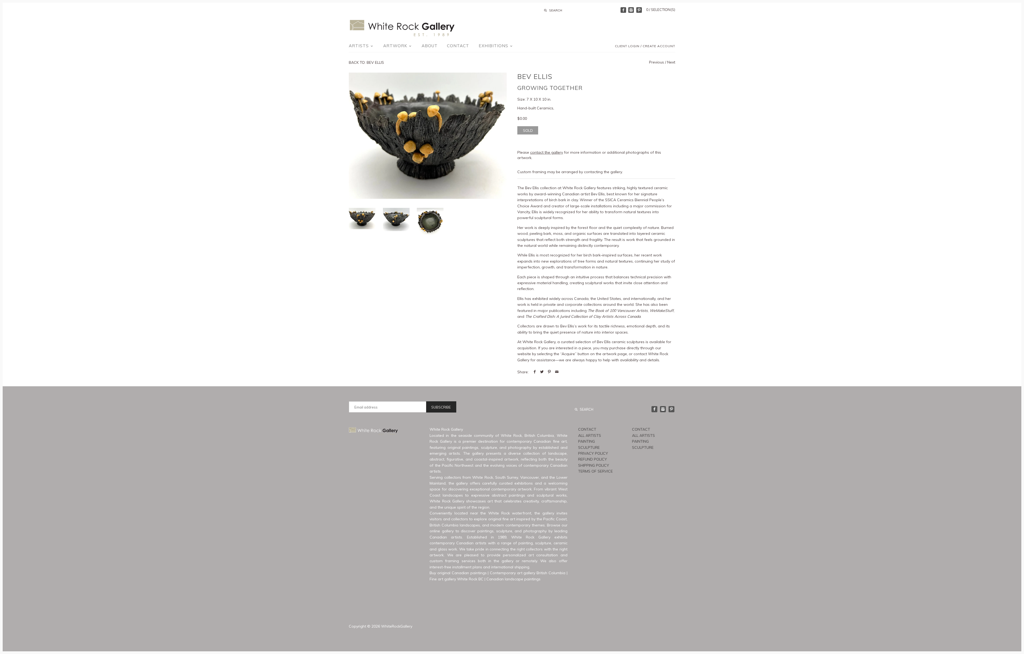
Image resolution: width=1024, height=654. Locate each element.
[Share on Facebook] (534, 372)
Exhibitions (494, 45)
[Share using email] (556, 372)
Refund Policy (592, 459)
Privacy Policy (593, 453)
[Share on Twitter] (541, 372)
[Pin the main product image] (549, 372)
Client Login (627, 46)
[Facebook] (623, 10)
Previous (656, 62)
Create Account (659, 46)
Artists (359, 45)
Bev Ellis (534, 76)
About (430, 45)
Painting (586, 441)
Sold (528, 130)
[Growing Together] (396, 219)
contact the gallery (546, 152)
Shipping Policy (593, 465)
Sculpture (589, 447)
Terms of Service (595, 471)
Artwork (396, 45)
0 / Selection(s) (660, 9)
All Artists (589, 435)
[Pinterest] (639, 10)
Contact (458, 45)
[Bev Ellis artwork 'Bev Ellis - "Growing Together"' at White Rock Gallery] (428, 136)
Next (671, 62)
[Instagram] (631, 10)
